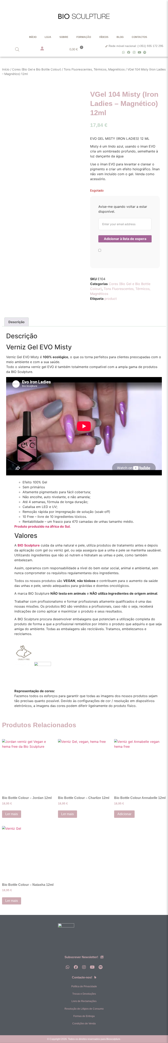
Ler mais (11, 814)
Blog (120, 37)
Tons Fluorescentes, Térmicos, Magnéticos (94, 69)
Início (32, 37)
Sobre (63, 37)
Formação (83, 37)
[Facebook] (129, 52)
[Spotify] (145, 52)
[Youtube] (139, 52)
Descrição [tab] (16, 322)
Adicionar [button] (124, 814)
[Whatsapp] (123, 52)
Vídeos (103, 37)
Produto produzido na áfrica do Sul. (42, 526)
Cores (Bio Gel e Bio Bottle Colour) (36, 69)
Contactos (139, 37)
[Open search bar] (17, 49)
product (110, 299)
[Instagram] (134, 52)
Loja (48, 37)
